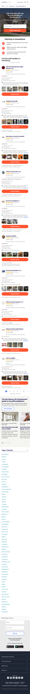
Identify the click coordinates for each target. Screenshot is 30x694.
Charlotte (4, 544)
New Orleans (5, 512)
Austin (3, 582)
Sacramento (5, 472)
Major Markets (7, 450)
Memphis (4, 577)
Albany (4, 537)
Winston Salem (6, 552)
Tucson (4, 459)
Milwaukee (5, 612)
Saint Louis (5, 532)
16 (23, 391)
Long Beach (5, 464)
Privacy (6, 683)
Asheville (4, 542)
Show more (26, 117)
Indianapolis (5, 507)
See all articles (8, 408)
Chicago (4, 504)
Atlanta (4, 502)
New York (4, 539)
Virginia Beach (6, 604)
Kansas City (5, 529)
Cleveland (4, 557)
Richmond (4, 602)
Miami (3, 494)
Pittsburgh (5, 572)
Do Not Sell (16, 683)
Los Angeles (5, 467)
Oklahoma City (6, 562)
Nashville (4, 579)
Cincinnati (4, 554)
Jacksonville (5, 492)
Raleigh (4, 549)
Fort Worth (5, 589)
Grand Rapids (5, 522)
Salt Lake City (5, 597)
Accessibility (22, 683)
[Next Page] (27, 391)
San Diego (4, 474)
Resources (5, 666)
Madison (4, 609)
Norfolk (4, 599)
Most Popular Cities (6, 618)
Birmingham (5, 454)
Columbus (4, 559)
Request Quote (15, 94)
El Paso (4, 587)
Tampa (4, 499)
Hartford (4, 484)
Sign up (15, 633)
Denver (4, 482)
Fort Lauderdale (6, 489)
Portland (4, 564)
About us (4, 670)
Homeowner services (8, 657)
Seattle (4, 607)
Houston (4, 592)
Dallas (3, 584)
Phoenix (4, 457)
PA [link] (7, 6)
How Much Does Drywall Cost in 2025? (10, 428)
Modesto (4, 469)
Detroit (4, 519)
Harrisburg (5, 567)
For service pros (6, 661)
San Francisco (6, 477)
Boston (4, 517)
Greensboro (5, 547)
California (11, 683)
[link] (15, 70)
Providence (5, 574)
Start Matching (15, 30)
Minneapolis (5, 524)
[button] (4, 89)
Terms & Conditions (23, 685)
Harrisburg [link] (11, 6)
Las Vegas (4, 534)
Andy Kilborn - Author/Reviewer (9, 423)
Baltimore (4, 514)
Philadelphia (5, 569)
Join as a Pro (20, 2)
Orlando (4, 497)
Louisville (4, 509)
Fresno (4, 462)
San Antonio (5, 594)
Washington (5, 487)
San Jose (4, 479)
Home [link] (3, 6)
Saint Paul (4, 527)
